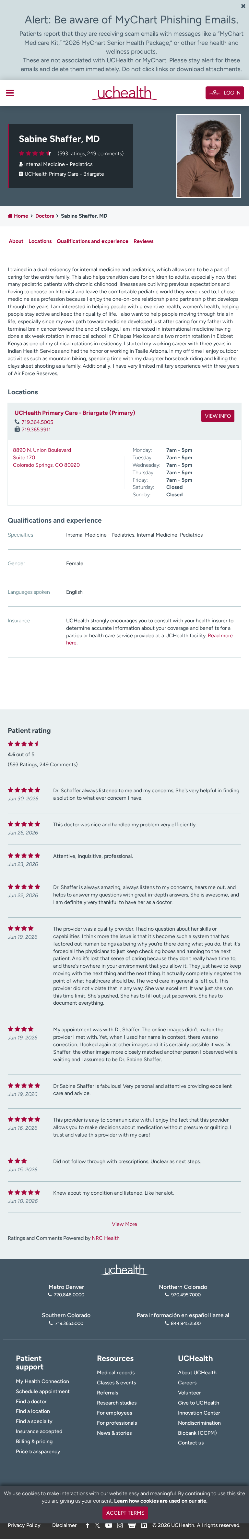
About (16, 241)
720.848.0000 (69, 1295)
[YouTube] (108, 1525)
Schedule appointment (43, 1391)
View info (218, 416)
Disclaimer (64, 1525)
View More (124, 1224)
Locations (40, 241)
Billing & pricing (34, 1441)
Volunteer (189, 1393)
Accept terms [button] (125, 1513)
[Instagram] (120, 1525)
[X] (97, 1525)
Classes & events (116, 1383)
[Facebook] (87, 1525)
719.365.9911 (36, 429)
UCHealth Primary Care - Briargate (64, 174)
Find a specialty (34, 1421)
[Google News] (132, 1524)
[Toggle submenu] (10, 92)
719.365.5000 (69, 1323)
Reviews (143, 241)
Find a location (33, 1411)
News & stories (114, 1433)
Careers (187, 1383)
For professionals (117, 1423)
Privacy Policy (24, 1525)
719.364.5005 (37, 422)
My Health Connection (42, 1381)
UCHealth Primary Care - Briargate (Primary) (75, 412)
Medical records (116, 1372)
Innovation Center (199, 1413)
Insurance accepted (39, 1431)
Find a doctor (31, 1401)
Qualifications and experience (92, 241)
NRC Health (106, 1238)
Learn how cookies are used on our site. (161, 1501)
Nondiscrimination (199, 1423)
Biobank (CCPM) (197, 1433)
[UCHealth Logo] (124, 1269)
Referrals (107, 1393)
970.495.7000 (185, 1295)
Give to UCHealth (198, 1403)
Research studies (116, 1403)
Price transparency (38, 1451)
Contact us (191, 1443)
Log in (232, 93)
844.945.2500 (186, 1323)
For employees (114, 1413)
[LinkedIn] (144, 1524)
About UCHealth (197, 1372)
